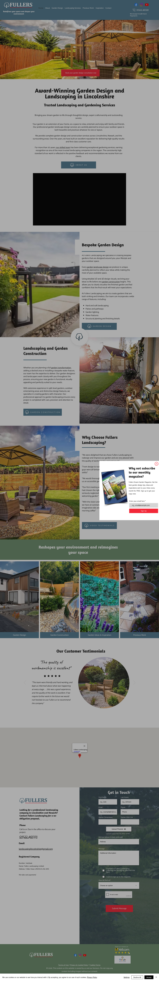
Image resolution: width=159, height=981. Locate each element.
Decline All (137, 977)
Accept (148, 977)
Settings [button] (127, 977)
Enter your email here (137, 501)
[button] (156, 464)
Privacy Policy (92, 977)
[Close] (156, 977)
